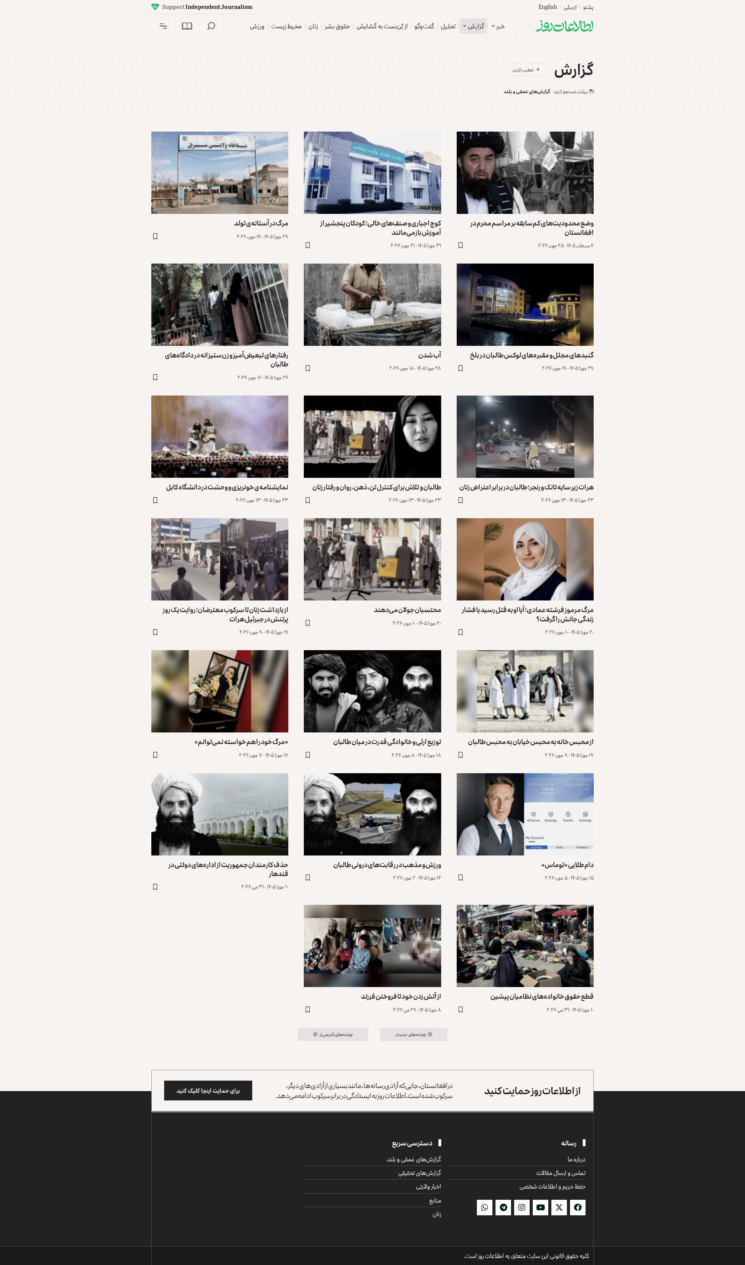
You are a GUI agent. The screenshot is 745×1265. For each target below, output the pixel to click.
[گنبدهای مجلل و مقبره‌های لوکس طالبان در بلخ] (525, 305)
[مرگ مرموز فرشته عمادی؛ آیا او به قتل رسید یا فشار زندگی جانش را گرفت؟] (525, 559)
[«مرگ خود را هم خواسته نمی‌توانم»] (219, 691)
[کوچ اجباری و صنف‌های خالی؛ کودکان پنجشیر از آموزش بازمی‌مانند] (372, 173)
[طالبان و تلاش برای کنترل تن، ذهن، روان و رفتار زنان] (372, 437)
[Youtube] (540, 1207)
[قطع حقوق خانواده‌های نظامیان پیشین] (525, 946)
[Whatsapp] (484, 1207)
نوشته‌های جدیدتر (410, 1034)
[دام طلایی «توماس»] (525, 814)
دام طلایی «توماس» (567, 864)
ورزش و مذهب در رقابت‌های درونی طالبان (387, 864)
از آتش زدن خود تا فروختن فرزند (401, 996)
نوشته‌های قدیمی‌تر (336, 1034)
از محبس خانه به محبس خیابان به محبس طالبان (531, 741)
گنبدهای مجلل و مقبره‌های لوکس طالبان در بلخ (532, 354)
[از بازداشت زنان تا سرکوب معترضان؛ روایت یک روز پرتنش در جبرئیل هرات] (219, 559)
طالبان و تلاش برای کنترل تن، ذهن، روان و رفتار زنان (376, 486)
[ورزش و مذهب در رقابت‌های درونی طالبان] (372, 814)
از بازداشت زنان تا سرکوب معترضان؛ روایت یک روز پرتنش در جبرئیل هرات (225, 614)
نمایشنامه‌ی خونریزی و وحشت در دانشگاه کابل (227, 486)
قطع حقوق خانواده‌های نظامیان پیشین (542, 996)
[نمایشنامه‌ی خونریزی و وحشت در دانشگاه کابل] (219, 437)
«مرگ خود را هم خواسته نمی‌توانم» (241, 741)
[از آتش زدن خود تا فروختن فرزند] (372, 946)
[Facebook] (578, 1207)
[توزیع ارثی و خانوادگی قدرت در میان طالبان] (372, 691)
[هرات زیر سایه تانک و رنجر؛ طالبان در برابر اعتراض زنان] (525, 437)
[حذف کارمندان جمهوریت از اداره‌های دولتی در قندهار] (219, 814)
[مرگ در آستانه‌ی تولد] (219, 173)
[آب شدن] (372, 305)
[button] (211, 26)
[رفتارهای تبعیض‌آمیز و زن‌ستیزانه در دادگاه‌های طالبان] (219, 305)
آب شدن (429, 354)
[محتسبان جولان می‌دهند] (372, 559)
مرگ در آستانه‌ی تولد (261, 222)
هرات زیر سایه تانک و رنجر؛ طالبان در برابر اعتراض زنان (526, 486)
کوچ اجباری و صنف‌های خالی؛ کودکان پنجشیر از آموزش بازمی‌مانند (380, 227)
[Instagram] (522, 1207)
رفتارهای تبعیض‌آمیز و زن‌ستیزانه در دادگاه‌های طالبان (226, 359)
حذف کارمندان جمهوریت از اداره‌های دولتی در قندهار (228, 869)
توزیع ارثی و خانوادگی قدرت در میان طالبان (387, 741)
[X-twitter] (559, 1207)
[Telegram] (503, 1207)
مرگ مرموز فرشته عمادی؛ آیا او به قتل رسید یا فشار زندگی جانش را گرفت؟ (528, 614)
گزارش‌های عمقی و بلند (527, 91)
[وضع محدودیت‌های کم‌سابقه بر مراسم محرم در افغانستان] (525, 173)
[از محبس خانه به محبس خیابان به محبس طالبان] (525, 691)
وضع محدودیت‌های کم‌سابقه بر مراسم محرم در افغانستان (532, 227)
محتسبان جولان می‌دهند (407, 609)
